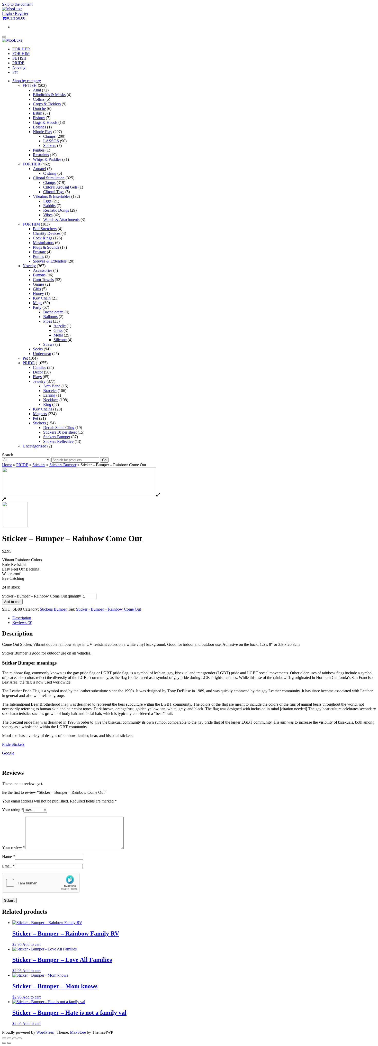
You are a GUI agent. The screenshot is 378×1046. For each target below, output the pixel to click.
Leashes (39, 127)
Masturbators (43, 242)
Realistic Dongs (56, 210)
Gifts (37, 289)
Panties (38, 150)
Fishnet (39, 118)
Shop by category (26, 81)
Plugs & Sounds (46, 247)
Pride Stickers (13, 744)
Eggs (47, 201)
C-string (49, 173)
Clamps (49, 136)
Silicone (60, 340)
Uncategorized (34, 446)
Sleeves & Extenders (50, 261)
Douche (39, 108)
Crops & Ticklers (47, 104)
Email (8, 866)
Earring (49, 395)
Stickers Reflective (58, 441)
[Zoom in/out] (4, 1038)
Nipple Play (42, 131)
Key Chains (42, 409)
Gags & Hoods (45, 122)
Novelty (18, 67)
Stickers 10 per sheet (60, 432)
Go (104, 460)
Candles (39, 367)
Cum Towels (43, 279)
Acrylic (59, 326)
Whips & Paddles (47, 159)
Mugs (37, 303)
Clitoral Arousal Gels (60, 187)
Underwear (42, 353)
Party (37, 307)
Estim (37, 113)
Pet (14, 72)
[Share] (14, 1038)
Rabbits (49, 205)
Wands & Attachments (61, 219)
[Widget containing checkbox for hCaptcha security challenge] (41, 883)
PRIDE (18, 63)
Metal (58, 335)
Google (8, 753)
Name (8, 856)
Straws (48, 344)
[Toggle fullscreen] (9, 1038)
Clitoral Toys (53, 192)
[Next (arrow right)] (9, 1043)
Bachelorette (53, 312)
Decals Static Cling (58, 427)
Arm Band (51, 386)
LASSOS (51, 141)
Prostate (39, 252)
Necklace (50, 400)
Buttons (39, 275)
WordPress (45, 1032)
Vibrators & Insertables (51, 196)
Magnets (40, 414)
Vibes (47, 215)
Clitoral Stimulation (49, 178)
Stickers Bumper (56, 437)
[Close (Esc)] (19, 1038)
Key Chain (42, 298)
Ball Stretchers (45, 229)
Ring (47, 404)
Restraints (41, 155)
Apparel (39, 168)
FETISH (19, 58)
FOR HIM (21, 53)
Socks (38, 349)
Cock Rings (42, 238)
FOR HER (21, 49)
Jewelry (39, 381)
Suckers (49, 145)
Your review (13, 847)
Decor (38, 372)
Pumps (38, 256)
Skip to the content (17, 4)
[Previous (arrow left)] (4, 1043)
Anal (37, 90)
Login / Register (15, 13)
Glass (57, 330)
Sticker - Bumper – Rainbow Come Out (108, 609)
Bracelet (50, 390)
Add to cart (12, 602)
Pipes (47, 321)
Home (7, 465)
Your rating (12, 810)
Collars (38, 99)
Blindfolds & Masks (49, 94)
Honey (38, 293)
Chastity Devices (46, 233)
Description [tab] (21, 618)
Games (38, 284)
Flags (37, 377)
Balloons (50, 316)
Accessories (42, 270)
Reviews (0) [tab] (22, 622)
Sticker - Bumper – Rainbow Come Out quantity (41, 596)
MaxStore (78, 1032)
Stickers (39, 423)
